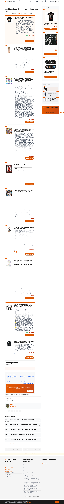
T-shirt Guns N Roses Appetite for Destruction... (50, 24)
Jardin (41, 1)
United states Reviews (9, 465)
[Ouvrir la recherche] (58, 1)
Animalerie (14, 1)
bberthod (19, 13)
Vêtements (52, 1)
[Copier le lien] (20, 411)
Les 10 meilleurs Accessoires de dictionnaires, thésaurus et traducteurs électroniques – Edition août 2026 (32, 479)
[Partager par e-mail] (17, 411)
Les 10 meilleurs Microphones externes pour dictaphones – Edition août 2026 (31, 467)
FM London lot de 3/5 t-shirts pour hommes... (52, 88)
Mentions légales (8, 474)
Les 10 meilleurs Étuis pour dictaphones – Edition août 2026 (32, 465)
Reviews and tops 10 (8, 471)
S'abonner (30, 390)
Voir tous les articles (13, 406)
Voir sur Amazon (29, 121)
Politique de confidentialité (9, 472)
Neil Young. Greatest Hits (48, 46)
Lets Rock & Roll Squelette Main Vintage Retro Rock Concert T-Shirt (24, 18)
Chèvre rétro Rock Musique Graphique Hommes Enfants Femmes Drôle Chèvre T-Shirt (24, 342)
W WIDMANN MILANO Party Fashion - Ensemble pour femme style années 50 (24, 228)
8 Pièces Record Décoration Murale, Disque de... (49, 72)
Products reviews (8, 476)
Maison (37, 1)
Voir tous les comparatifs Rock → (10, 443)
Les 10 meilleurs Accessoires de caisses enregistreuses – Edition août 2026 (30, 486)
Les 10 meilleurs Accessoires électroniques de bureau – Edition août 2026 (31, 492)
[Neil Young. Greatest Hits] (51, 39)
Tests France (7, 469)
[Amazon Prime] (24, 38)
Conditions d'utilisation (45, 463)
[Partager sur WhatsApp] (14, 411)
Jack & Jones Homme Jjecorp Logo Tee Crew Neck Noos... (52, 99)
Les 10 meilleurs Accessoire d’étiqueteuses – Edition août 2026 (31, 489)
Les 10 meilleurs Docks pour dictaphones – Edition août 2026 (31, 470)
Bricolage (31, 1)
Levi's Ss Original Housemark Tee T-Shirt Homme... (52, 93)
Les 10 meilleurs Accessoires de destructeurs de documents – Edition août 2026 (32, 483)
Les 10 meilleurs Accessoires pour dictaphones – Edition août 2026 (32, 473)
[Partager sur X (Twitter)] (9, 411)
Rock (5, 6)
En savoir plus (28, 502)
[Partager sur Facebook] (12, 411)
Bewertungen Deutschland (9, 467)
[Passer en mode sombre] (55, 1)
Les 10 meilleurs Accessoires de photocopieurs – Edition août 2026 (32, 476)
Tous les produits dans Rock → (28, 383)
